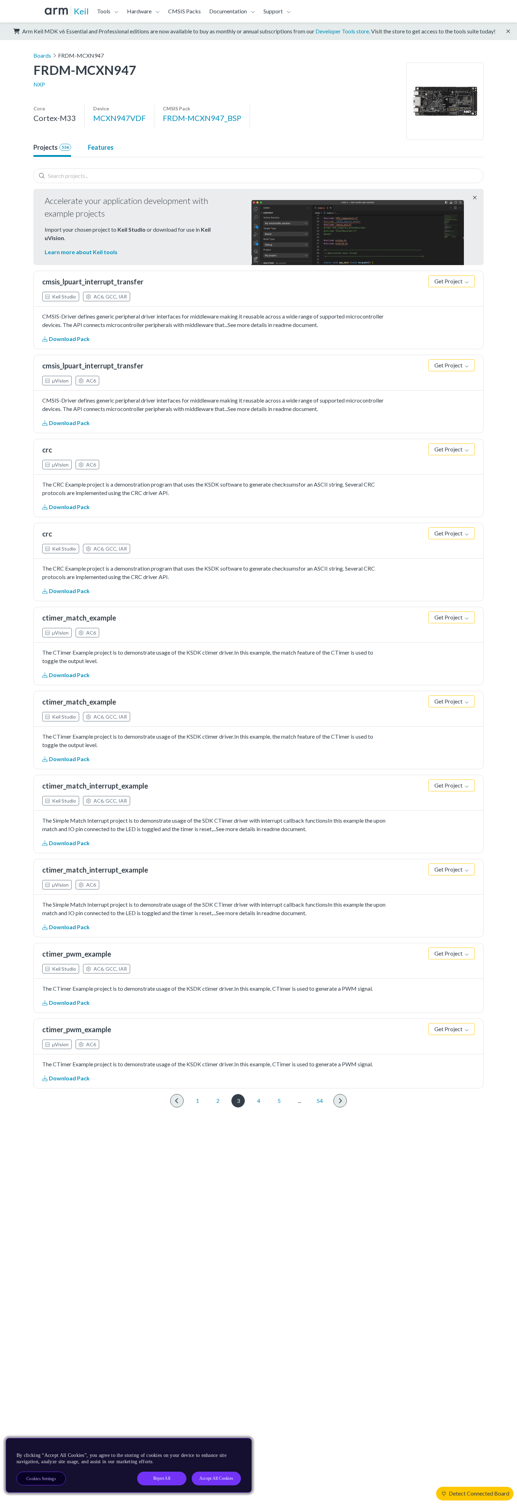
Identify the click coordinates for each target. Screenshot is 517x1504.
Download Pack (69, 338)
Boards (42, 55)
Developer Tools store (342, 31)
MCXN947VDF (119, 118)
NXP (39, 84)
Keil (81, 11)
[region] (129, 1465)
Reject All (161, 1478)
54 (320, 1100)
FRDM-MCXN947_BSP (202, 118)
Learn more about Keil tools (81, 252)
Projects (51, 147)
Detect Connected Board (478, 1493)
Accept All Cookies (216, 1478)
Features (101, 147)
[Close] (240, 1446)
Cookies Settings (41, 1478)
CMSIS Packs (184, 11)
